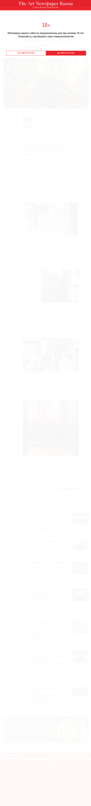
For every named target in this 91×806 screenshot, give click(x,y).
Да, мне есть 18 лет (66, 53)
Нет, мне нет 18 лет (26, 53)
